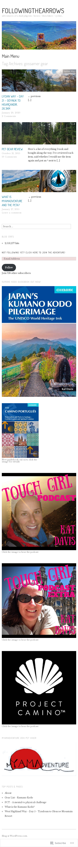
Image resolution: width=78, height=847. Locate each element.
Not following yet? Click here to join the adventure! (33, 252)
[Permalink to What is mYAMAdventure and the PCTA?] (39, 182)
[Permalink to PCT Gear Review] (39, 134)
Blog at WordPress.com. (15, 836)
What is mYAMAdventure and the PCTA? (12, 201)
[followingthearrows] (39, 37)
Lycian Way (69, 71)
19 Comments (9, 157)
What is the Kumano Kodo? (19, 806)
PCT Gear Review (12, 149)
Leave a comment (11, 212)
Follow (9, 267)
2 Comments (9, 116)
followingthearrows (33, 10)
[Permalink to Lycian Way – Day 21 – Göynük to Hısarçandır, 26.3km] (39, 81)
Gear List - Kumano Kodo (19, 797)
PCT (73, 124)
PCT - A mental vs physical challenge (26, 802)
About (8, 793)
